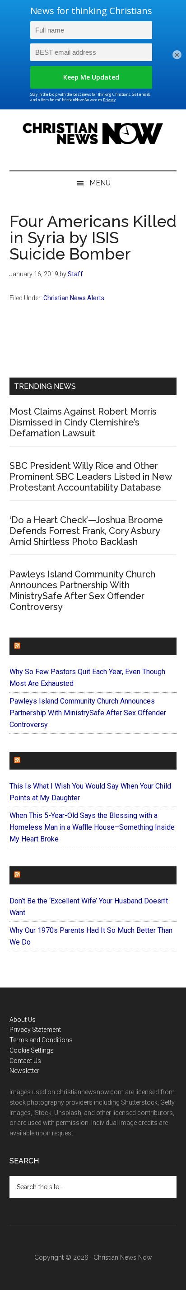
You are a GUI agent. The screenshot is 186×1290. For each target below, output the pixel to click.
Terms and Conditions (41, 1040)
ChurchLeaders (54, 646)
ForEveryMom (50, 875)
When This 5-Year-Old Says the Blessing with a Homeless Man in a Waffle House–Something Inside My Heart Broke (92, 827)
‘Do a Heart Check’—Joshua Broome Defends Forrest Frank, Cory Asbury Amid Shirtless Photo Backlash (86, 531)
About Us (22, 1019)
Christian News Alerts (73, 298)
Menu (100, 183)
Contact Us (25, 1060)
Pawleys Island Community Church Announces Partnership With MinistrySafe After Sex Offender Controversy (82, 590)
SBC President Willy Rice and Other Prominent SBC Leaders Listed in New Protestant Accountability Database (90, 476)
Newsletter (24, 1070)
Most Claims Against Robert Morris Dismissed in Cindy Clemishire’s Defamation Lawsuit (83, 422)
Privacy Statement (35, 1029)
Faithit (36, 760)
